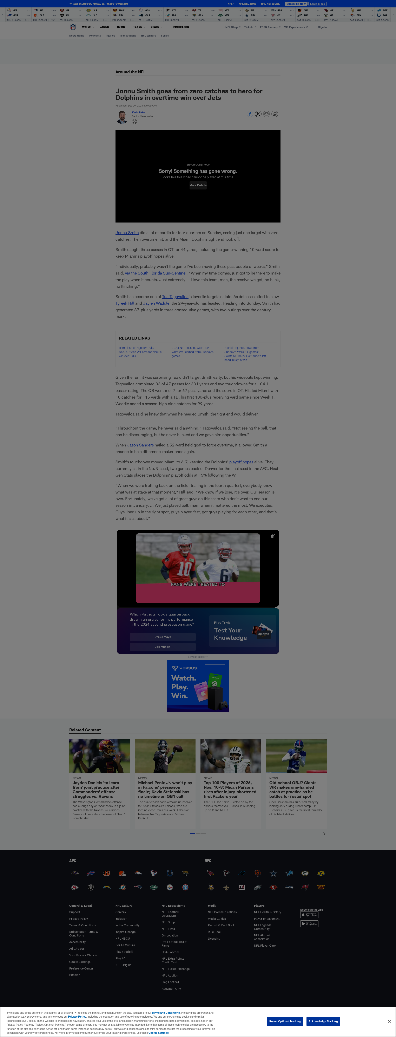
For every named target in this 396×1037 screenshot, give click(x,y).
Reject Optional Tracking (285, 1021)
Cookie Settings (158, 1032)
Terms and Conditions (166, 1012)
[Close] (389, 1021)
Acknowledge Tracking (323, 1021)
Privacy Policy (77, 1016)
